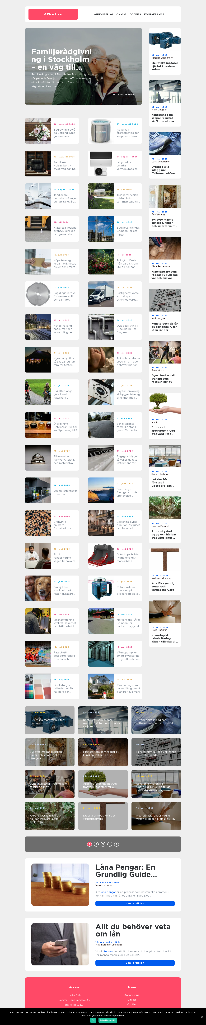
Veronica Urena (103, 885)
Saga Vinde (157, 370)
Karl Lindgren (158, 318)
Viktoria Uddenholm (162, 58)
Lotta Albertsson (124, 97)
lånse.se (108, 951)
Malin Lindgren (159, 110)
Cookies (135, 14)
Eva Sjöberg (158, 214)
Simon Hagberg (160, 474)
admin (154, 422)
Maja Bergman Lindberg (108, 944)
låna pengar (108, 892)
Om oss (121, 14)
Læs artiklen (135, 903)
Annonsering (103, 14)
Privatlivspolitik (108, 1020)
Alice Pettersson (160, 266)
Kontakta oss (154, 14)
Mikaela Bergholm (161, 526)
